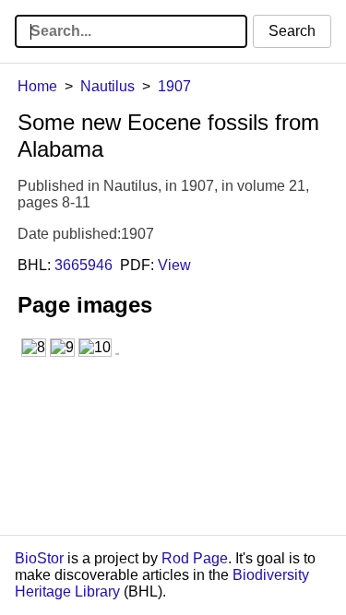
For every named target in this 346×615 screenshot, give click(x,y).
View (174, 265)
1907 (174, 86)
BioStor (39, 558)
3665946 (83, 265)
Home (37, 86)
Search (292, 31)
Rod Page (194, 558)
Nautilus (107, 86)
